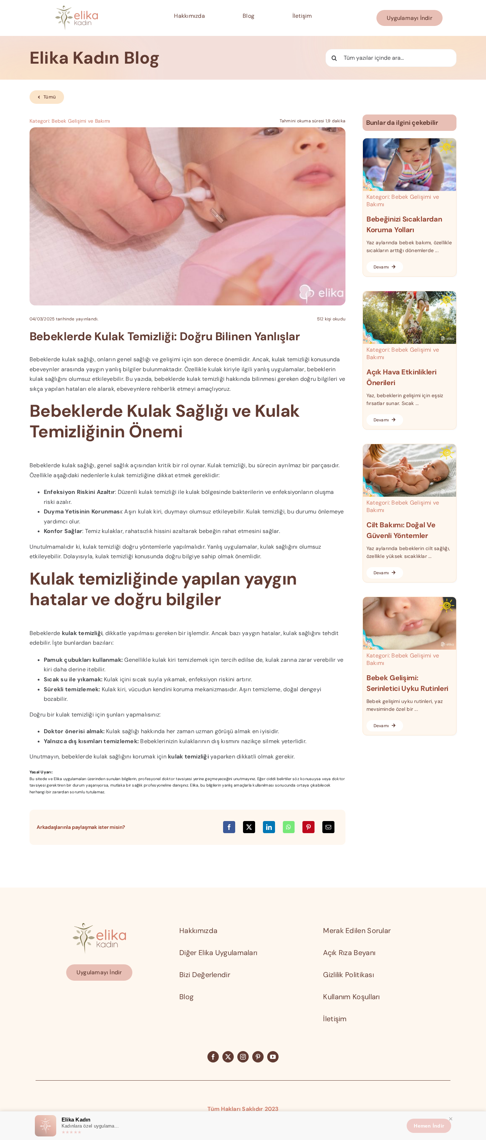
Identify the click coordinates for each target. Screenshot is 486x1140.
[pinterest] (258, 1056)
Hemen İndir (429, 1126)
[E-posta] (328, 827)
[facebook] (213, 1056)
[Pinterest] (308, 827)
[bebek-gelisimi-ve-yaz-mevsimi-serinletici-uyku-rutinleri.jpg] (409, 599)
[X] (249, 827)
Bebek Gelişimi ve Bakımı (81, 121)
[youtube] (273, 1056)
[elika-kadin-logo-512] (76, 8)
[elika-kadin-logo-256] (99, 925)
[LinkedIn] (269, 827)
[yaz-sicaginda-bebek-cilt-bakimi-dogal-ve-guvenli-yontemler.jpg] (409, 447)
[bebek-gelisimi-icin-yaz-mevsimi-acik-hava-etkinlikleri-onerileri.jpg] (409, 294)
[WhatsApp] (288, 827)
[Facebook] (229, 827)
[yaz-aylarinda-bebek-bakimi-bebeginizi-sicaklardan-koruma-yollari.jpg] (409, 141)
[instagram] (243, 1056)
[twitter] (228, 1056)
